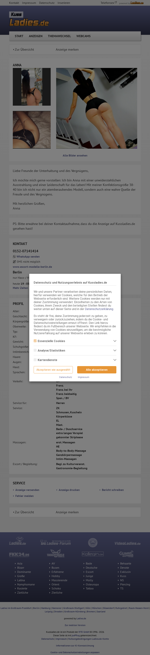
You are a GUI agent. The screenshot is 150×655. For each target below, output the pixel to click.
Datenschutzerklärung (99, 309)
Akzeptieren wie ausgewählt (53, 369)
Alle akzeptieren (97, 369)
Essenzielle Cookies (51, 341)
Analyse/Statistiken (51, 350)
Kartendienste (47, 360)
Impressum (83, 377)
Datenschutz (65, 377)
